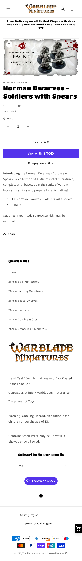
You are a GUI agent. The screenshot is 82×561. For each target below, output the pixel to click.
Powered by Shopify (57, 553)
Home (12, 272)
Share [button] (12, 234)
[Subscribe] (65, 466)
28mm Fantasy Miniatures (25, 291)
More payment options (41, 163)
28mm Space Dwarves (23, 300)
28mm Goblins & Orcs (22, 319)
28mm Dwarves (18, 310)
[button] (8, 8)
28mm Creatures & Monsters (27, 329)
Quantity (8, 118)
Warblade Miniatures (34, 553)
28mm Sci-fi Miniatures (23, 281)
